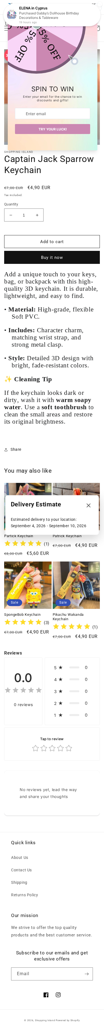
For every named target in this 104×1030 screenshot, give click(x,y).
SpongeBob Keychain (22, 614)
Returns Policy (24, 895)
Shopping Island (45, 1020)
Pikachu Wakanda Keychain (68, 616)
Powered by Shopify (68, 1020)
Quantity (11, 204)
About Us (19, 857)
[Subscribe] (86, 973)
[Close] (88, 506)
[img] (23, 544)
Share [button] (16, 449)
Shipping (19, 882)
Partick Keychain (18, 536)
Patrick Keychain (67, 536)
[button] (72, 667)
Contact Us (21, 870)
